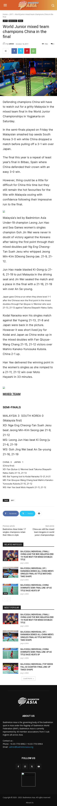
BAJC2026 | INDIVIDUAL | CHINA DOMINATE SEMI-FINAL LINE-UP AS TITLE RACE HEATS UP (36, 588)
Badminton (12, 21)
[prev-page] (4, 599)
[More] (39, 513)
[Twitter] (20, 51)
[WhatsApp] (33, 51)
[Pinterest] (27, 51)
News (20, 21)
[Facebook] (14, 51)
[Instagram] (25, 766)
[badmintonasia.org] (28, 5)
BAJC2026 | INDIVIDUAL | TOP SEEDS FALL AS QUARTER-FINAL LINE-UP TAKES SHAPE (36, 667)
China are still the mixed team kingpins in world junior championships (43, 532)
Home (5, 14)
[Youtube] (38, 766)
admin (11, 44)
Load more (27, 678)
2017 (11, 14)
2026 (5, 560)
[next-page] (9, 599)
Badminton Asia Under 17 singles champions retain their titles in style (14, 532)
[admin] (4, 43)
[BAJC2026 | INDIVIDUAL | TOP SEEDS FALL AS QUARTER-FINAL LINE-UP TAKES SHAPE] (10, 668)
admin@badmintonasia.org (21, 747)
